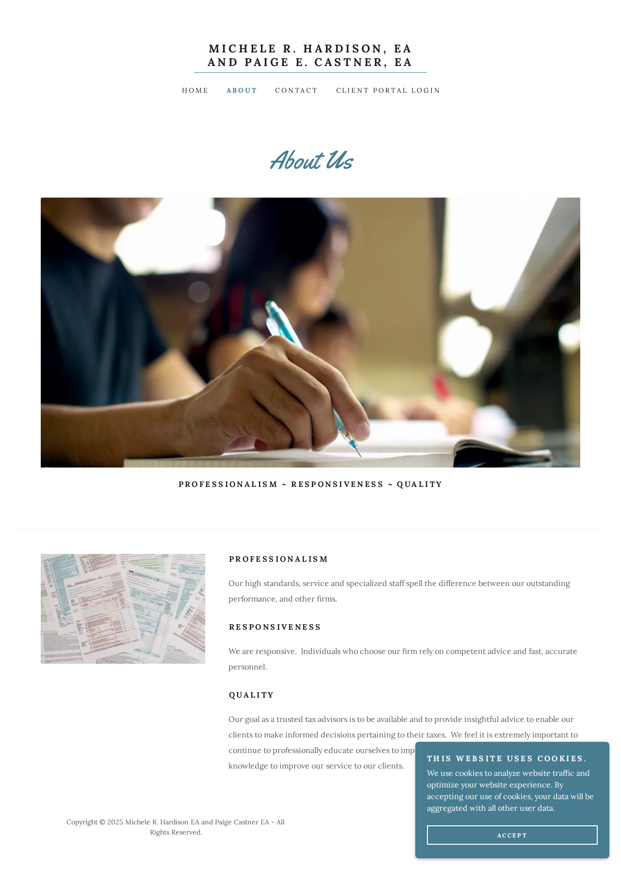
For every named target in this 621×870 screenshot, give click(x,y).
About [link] (242, 90)
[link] (310, 63)
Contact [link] (297, 90)
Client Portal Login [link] (388, 90)
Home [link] (195, 90)
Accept (512, 835)
